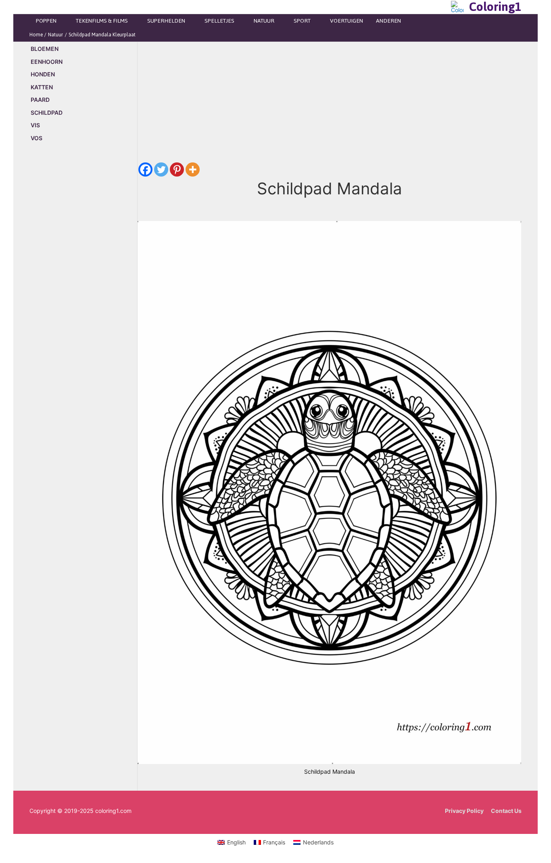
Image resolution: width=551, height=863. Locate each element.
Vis (35, 125)
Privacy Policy (464, 810)
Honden (43, 74)
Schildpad (47, 112)
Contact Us (506, 810)
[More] (193, 169)
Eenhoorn (47, 61)
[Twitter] (161, 169)
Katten (42, 87)
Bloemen (44, 48)
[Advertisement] (83, 286)
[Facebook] (145, 169)
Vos (36, 138)
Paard (40, 99)
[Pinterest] (177, 169)
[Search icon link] (442, 6)
